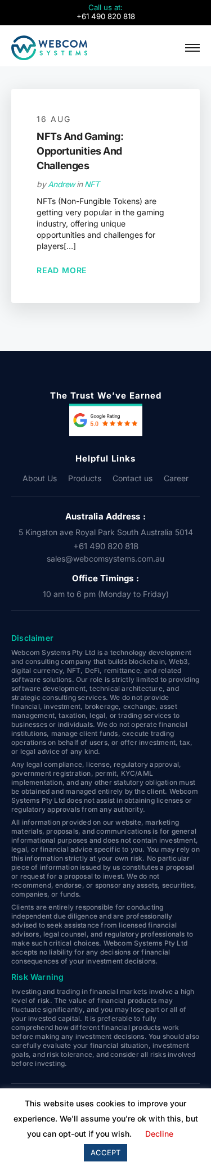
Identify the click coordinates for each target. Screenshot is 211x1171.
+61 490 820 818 (105, 546)
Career (176, 478)
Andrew (61, 184)
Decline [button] (159, 1133)
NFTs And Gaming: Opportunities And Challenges (80, 150)
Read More (62, 270)
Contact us (132, 478)
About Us (40, 478)
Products (84, 478)
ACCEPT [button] (105, 1152)
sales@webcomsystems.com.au (105, 558)
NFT (92, 184)
